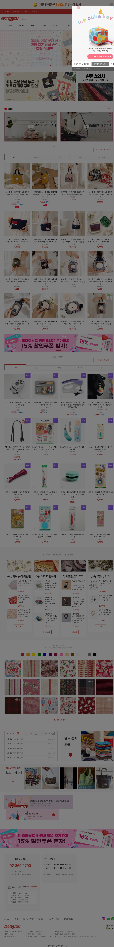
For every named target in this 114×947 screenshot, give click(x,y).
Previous (74, 56)
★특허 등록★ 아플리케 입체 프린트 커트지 (82, 64)
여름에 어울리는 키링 (100, 64)
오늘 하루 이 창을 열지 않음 (83, 69)
